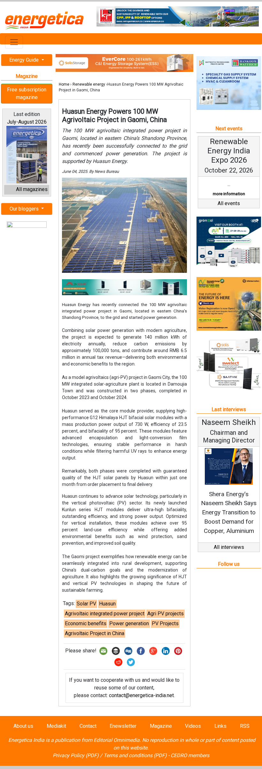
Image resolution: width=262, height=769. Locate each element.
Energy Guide (24, 60)
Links (220, 726)
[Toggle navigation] (14, 42)
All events (229, 203)
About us (23, 726)
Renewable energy (89, 84)
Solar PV (86, 604)
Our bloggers (25, 209)
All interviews (229, 547)
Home (64, 84)
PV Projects (165, 623)
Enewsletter (123, 726)
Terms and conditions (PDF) (135, 755)
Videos (193, 726)
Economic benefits (85, 623)
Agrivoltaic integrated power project (104, 614)
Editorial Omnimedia (117, 740)
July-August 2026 (27, 122)
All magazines (32, 189)
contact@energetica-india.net (141, 695)
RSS (245, 726)
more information (229, 193)
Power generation (129, 623)
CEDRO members (190, 755)
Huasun (107, 604)
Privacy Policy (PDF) (76, 755)
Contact (88, 726)
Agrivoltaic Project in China (94, 633)
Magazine (161, 726)
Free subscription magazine (26, 93)
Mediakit (56, 726)
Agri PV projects (165, 614)
